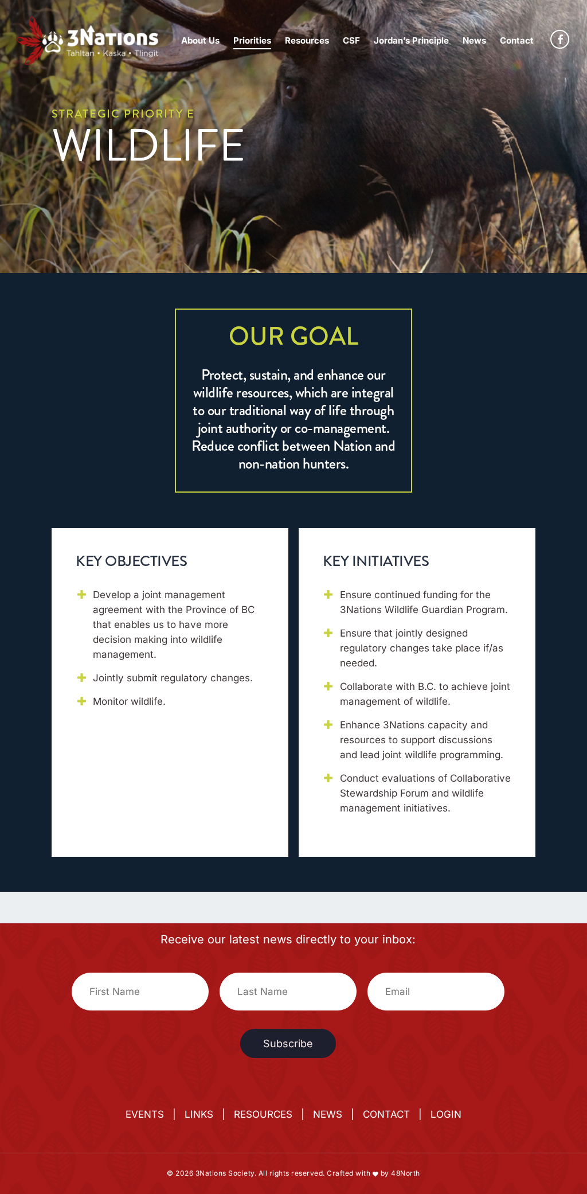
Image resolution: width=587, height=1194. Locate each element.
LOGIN (446, 1114)
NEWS (327, 1114)
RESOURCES (263, 1114)
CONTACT (386, 1114)
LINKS (199, 1114)
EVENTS (145, 1114)
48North (405, 1173)
